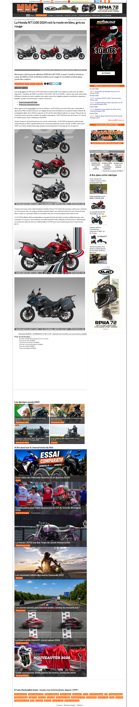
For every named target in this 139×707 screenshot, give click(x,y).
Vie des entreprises (72, 701)
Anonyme (41, 1)
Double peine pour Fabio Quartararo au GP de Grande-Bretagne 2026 (106, 103)
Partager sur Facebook (60, 83)
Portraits (119, 697)
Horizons (41, 697)
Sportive (48, 701)
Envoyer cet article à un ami (53, 83)
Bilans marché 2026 (35, 694)
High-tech (33, 697)
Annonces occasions (61, 1)
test (20, 108)
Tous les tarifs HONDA (27, 346)
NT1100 (24, 88)
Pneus (112, 697)
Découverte (77, 694)
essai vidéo (32, 108)
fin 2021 (22, 92)
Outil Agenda (91, 697)
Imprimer (50, 83)
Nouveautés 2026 (22, 422)
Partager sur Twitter (56, 83)
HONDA (18, 88)
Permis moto (20, 610)
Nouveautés (19, 84)
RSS (105, 1)
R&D (32, 701)
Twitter (98, 1)
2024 (27, 84)
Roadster (39, 701)
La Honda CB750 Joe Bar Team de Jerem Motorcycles (105, 99)
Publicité (80, 705)
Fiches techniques (96, 694)
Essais (18, 480)
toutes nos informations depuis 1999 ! (59, 689)
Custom (54, 442)
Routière (39, 84)
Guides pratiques (22, 643)
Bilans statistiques (52, 694)
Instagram (101, 1)
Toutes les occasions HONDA (29, 342)
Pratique (19, 578)
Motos (32, 84)
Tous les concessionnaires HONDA (31, 344)
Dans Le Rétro (65, 694)
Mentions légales (70, 705)
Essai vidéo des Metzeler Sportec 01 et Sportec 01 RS (105, 92)
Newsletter (47, 1)
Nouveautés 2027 (78, 697)
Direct (109, 1)
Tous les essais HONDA (27, 341)
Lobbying (50, 697)
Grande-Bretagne (22, 513)
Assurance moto (21, 694)
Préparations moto (23, 545)
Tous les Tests (58, 701)
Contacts (59, 705)
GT (106, 694)
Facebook (95, 1)
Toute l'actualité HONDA (27, 348)
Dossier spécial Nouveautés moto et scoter (33, 339)
